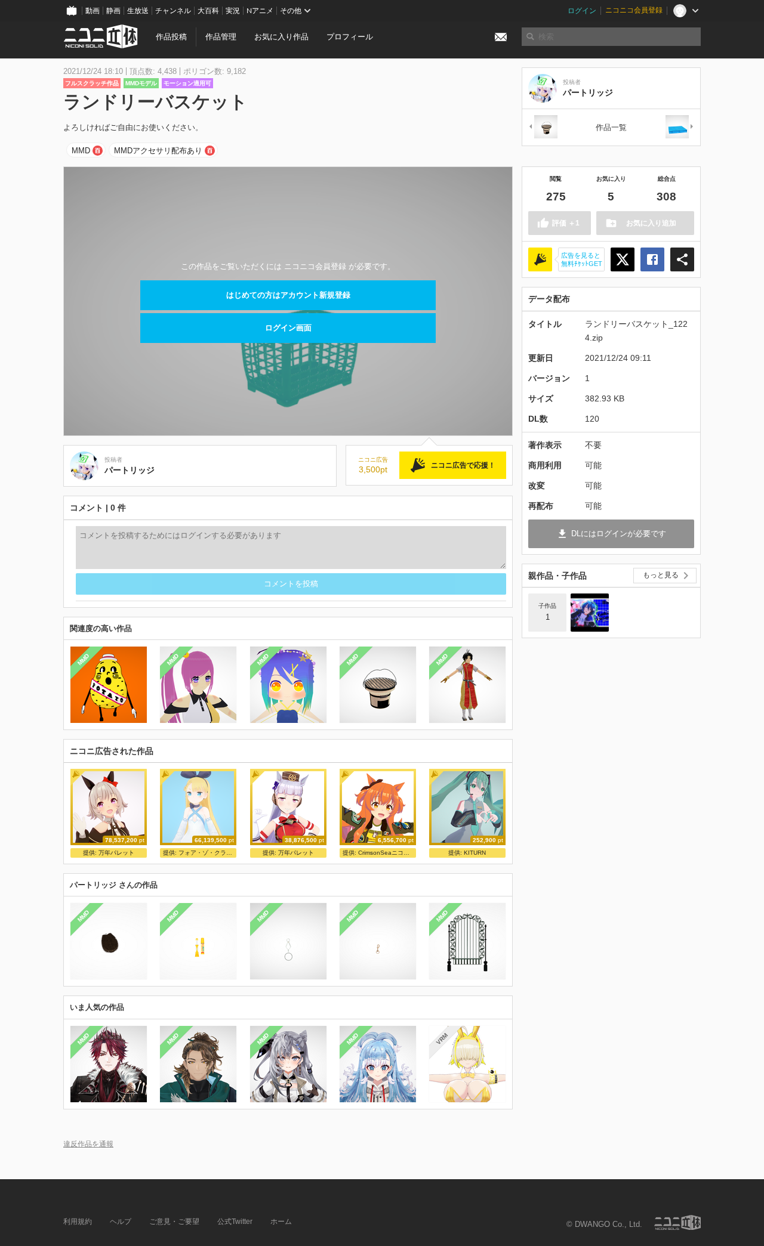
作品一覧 (611, 127)
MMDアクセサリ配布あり (158, 150)
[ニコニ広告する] (540, 259)
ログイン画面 (288, 327)
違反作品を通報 (88, 1144)
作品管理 (220, 36)
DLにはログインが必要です (618, 533)
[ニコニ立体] (677, 1222)
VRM (442, 1039)
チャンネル (173, 10)
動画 (92, 10)
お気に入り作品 (281, 36)
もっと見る (661, 575)
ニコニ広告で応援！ (463, 465)
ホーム (281, 1221)
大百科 (208, 10)
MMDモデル (141, 83)
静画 (113, 10)
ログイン (582, 10)
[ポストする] (622, 259)
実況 (233, 10)
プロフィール (349, 36)
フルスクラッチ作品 (92, 83)
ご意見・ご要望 (174, 1221)
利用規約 (77, 1221)
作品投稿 (171, 36)
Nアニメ (260, 10)
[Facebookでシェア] (652, 259)
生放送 (138, 10)
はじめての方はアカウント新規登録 (288, 294)
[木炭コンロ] (542, 127)
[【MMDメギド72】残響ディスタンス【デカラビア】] (590, 612)
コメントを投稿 (291, 583)
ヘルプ (120, 1221)
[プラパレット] (680, 127)
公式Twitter (234, 1221)
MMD (81, 150)
